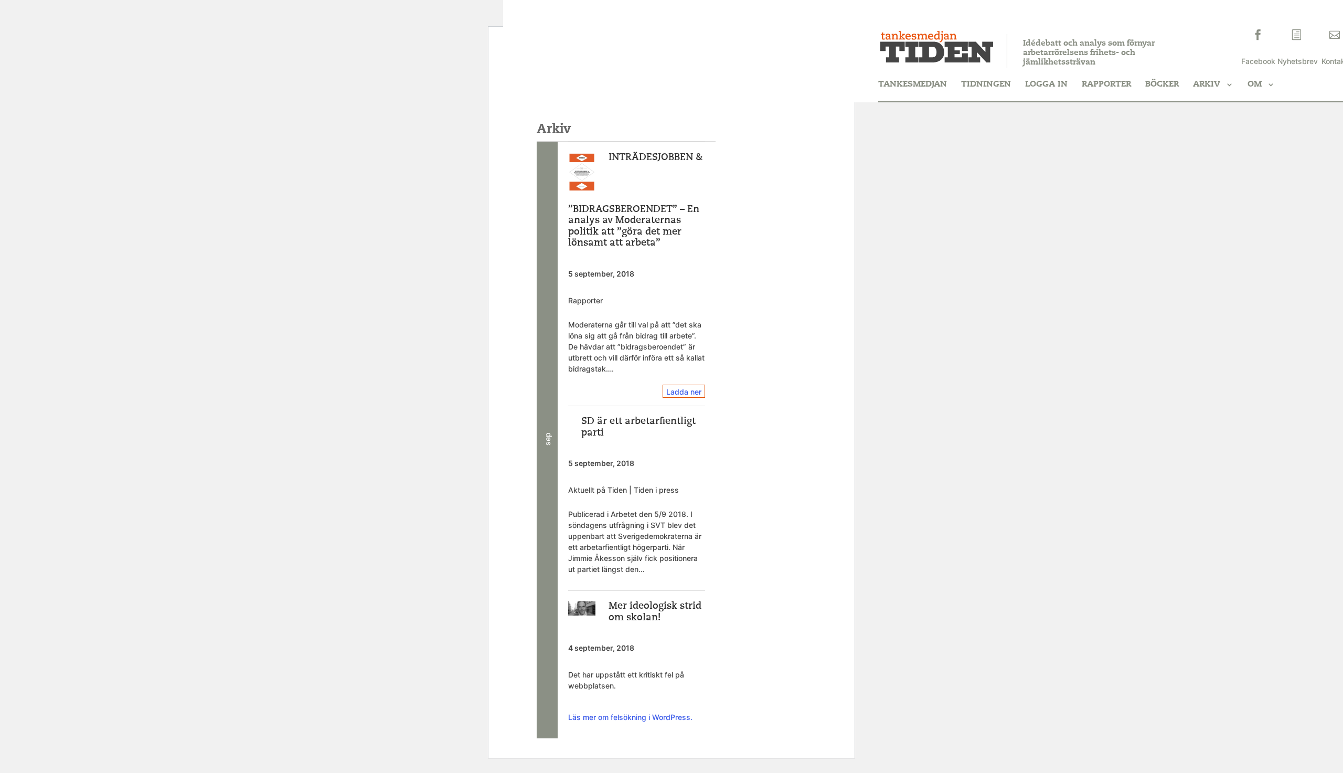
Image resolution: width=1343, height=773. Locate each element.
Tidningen (986, 84)
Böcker (1162, 84)
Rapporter (1106, 84)
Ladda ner (683, 391)
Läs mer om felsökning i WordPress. (630, 717)
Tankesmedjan (912, 84)
